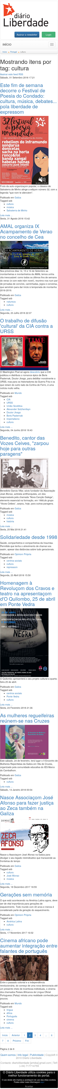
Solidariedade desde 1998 (28, 536)
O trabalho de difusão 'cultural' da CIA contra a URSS (26, 326)
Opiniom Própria (23, 554)
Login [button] (48, 34)
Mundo (18, 393)
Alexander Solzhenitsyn (18, 409)
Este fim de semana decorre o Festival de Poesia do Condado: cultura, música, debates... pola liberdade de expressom (28, 98)
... (46, 1035)
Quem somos (8, 1055)
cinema (10, 1019)
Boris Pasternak (15, 415)
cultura (10, 204)
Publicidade (37, 1055)
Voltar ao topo (48, 1082)
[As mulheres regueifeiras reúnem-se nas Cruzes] (24, 741)
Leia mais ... (6, 215)
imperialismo (13, 418)
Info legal (23, 1055)
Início (7, 44)
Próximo (17, 1040)
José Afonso (13, 875)
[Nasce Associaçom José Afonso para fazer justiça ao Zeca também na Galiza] (24, 834)
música (10, 207)
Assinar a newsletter (27, 34)
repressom (12, 567)
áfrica (9, 1013)
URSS (10, 402)
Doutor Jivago (14, 412)
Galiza (18, 197)
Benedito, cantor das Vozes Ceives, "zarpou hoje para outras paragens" (24, 445)
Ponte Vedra (13, 696)
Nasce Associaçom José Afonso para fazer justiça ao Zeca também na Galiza (27, 805)
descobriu (35, 372)
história (10, 521)
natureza (11, 301)
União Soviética (14, 405)
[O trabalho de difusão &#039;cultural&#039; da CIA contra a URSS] (24, 352)
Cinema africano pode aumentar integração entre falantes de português (28, 945)
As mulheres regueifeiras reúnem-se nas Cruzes (27, 718)
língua (10, 1009)
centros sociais (14, 560)
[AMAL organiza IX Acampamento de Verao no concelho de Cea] (24, 254)
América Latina (14, 921)
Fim (27, 1040)
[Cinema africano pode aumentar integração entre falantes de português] (24, 967)
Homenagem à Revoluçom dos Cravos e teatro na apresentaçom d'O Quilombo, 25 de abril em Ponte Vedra (27, 593)
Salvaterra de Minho (17, 210)
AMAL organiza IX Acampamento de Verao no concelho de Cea (26, 231)
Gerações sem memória (26, 894)
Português (12, 1016)
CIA (8, 399)
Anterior (16, 1035)
